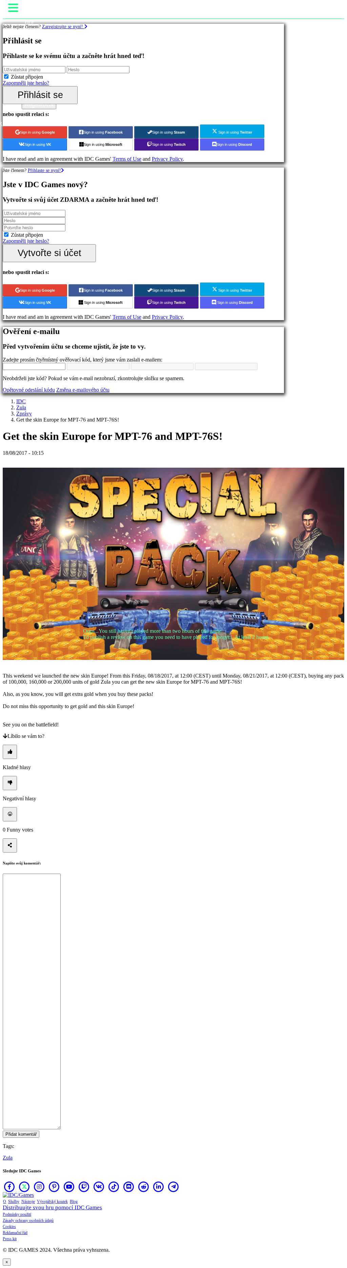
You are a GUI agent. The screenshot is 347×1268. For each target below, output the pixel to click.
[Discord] (129, 1186)
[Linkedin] (158, 1186)
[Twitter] (24, 1186)
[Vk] (99, 1186)
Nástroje (28, 1201)
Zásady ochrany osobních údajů (28, 1220)
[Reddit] (143, 1186)
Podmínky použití (17, 1214)
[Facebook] (9, 1186)
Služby (13, 1201)
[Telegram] (173, 1186)
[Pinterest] (54, 1186)
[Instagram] (39, 1186)
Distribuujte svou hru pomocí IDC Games (52, 1207)
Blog (74, 1201)
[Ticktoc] (114, 1186)
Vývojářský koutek (52, 1201)
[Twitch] (84, 1186)
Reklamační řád (15, 1232)
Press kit (10, 1238)
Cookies (9, 1226)
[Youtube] (69, 1186)
